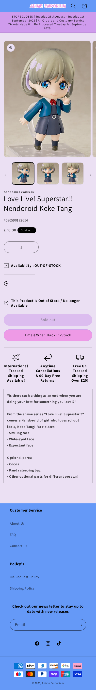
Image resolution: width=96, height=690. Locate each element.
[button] (9, 5)
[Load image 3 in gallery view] (73, 173)
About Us (17, 523)
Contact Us (18, 545)
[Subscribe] (80, 625)
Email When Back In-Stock (48, 335)
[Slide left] (5, 174)
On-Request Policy (24, 577)
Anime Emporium (53, 683)
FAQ (13, 534)
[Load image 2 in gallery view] (48, 173)
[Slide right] (90, 174)
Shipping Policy (22, 588)
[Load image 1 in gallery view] (23, 173)
